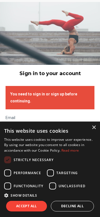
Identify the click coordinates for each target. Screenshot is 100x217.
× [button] (94, 127)
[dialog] (50, 169)
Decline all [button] (72, 206)
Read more (70, 150)
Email (10, 117)
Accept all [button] (26, 206)
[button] (50, 196)
